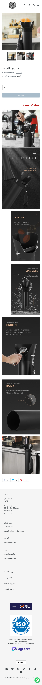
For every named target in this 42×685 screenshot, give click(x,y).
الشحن (18, 76)
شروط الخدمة (9, 572)
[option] (11, 56)
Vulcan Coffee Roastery (18, 678)
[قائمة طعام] (38, 5)
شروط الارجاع (9, 583)
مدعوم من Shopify (31, 678)
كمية (3, 83)
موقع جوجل (8, 513)
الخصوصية (8, 578)
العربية (20, 662)
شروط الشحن (9, 589)
